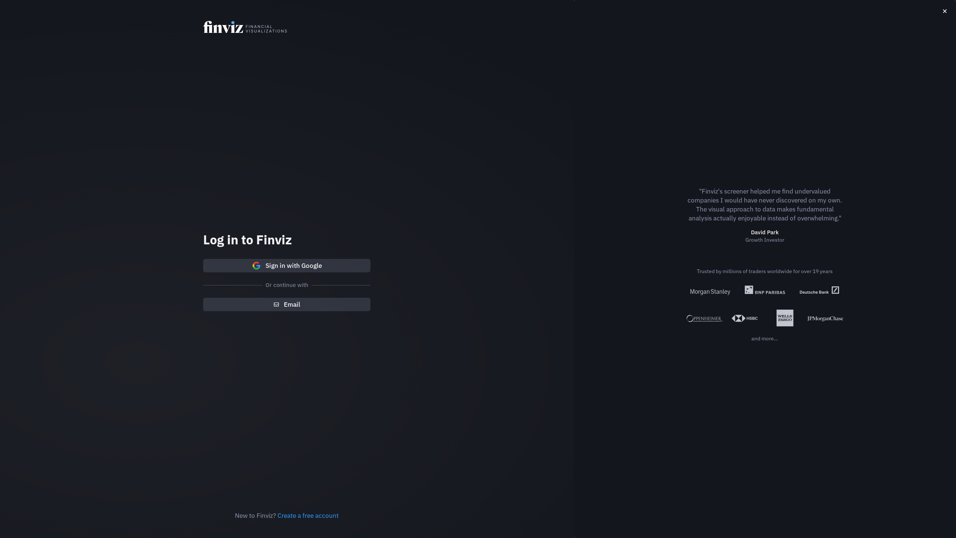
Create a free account (308, 515)
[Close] (945, 11)
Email (292, 304)
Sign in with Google (294, 266)
